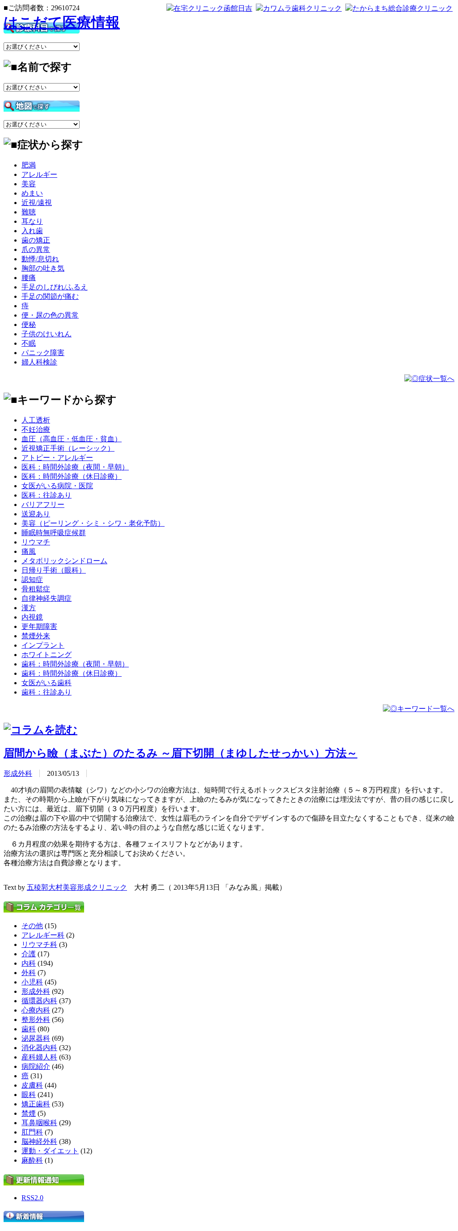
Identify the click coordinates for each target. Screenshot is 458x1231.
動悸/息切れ (40, 259)
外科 (28, 972)
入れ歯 (32, 230)
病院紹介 (35, 1066)
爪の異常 (35, 249)
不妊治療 (35, 429)
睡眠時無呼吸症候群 (53, 532)
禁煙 (28, 1113)
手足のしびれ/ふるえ (54, 287)
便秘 (28, 324)
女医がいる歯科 (46, 683)
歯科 (28, 1029)
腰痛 (28, 277)
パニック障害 (42, 352)
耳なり (32, 221)
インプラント (42, 645)
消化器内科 (39, 1047)
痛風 (28, 551)
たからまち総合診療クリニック (402, 8)
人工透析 (35, 420)
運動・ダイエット (50, 1151)
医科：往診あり (46, 495)
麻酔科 (32, 1160)
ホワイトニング (46, 654)
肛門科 (32, 1132)
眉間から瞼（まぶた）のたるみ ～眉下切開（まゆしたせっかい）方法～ (180, 753)
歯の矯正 (35, 240)
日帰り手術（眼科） (53, 570)
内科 (28, 963)
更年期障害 (39, 626)
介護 (28, 954)
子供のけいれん (46, 334)
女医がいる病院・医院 (57, 486)
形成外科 (18, 773)
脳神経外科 (39, 1141)
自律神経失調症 (46, 598)
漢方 (28, 607)
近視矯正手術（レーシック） (67, 448)
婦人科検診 (39, 362)
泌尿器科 (35, 1038)
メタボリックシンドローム (64, 561)
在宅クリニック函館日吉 (213, 8)
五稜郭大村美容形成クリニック (77, 887)
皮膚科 (32, 1085)
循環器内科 (39, 1001)
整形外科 (35, 1019)
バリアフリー (42, 504)
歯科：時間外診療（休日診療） (71, 673)
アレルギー (39, 174)
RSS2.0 (32, 1198)
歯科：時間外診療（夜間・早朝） (75, 664)
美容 (28, 184)
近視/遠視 (36, 202)
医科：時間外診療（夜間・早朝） (75, 467)
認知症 (32, 579)
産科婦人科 (39, 1057)
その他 (32, 926)
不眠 (28, 343)
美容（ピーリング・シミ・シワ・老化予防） (93, 523)
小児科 (32, 982)
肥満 (28, 165)
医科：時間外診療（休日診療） (71, 476)
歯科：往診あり (46, 692)
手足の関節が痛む (50, 296)
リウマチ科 (39, 944)
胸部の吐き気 (42, 268)
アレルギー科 (42, 935)
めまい (32, 193)
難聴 (28, 212)
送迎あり (35, 514)
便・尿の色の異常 (50, 315)
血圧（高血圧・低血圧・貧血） (71, 439)
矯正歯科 (35, 1104)
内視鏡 (32, 617)
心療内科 (35, 1010)
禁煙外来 (35, 636)
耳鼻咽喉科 (39, 1122)
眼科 (28, 1094)
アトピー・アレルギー (57, 457)
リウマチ (35, 542)
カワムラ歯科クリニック (302, 8)
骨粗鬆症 (35, 589)
